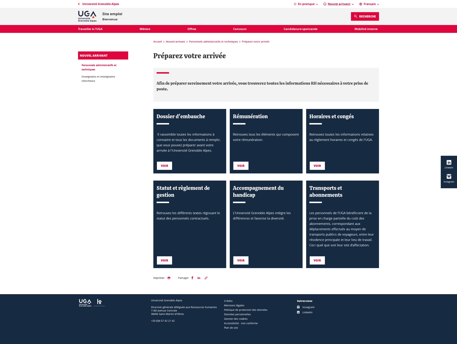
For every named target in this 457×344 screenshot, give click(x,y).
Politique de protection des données (245, 309)
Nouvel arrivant (93, 55)
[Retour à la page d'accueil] (87, 16)
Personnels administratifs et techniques (99, 67)
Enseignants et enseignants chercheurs (98, 79)
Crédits (228, 301)
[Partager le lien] (206, 278)
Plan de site (231, 327)
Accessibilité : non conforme (241, 323)
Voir (164, 166)
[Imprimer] (169, 278)
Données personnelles (237, 314)
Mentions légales (234, 305)
